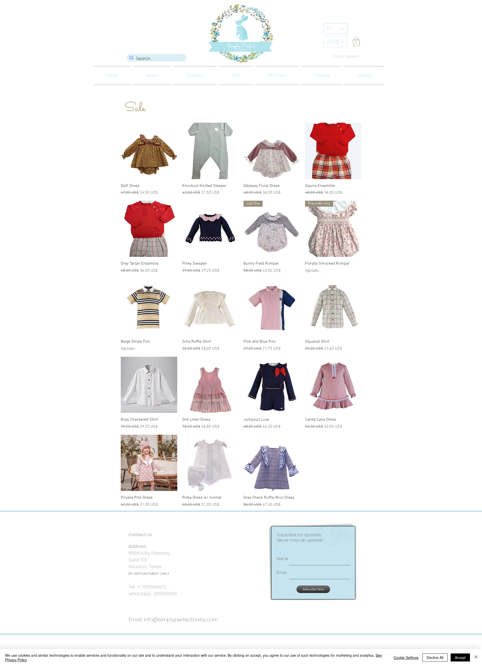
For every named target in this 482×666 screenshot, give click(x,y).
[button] (335, 42)
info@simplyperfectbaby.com (181, 619)
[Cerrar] (476, 657)
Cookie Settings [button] (406, 657)
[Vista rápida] (149, 151)
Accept (460, 657)
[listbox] (335, 42)
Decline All (435, 657)
